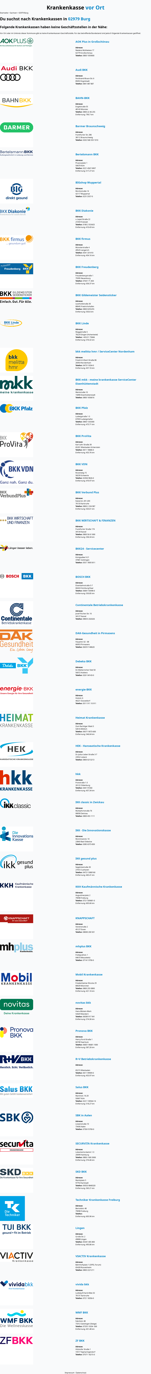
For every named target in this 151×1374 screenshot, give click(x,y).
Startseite (4, 13)
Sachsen (13, 13)
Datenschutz (81, 1372)
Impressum (69, 1372)
